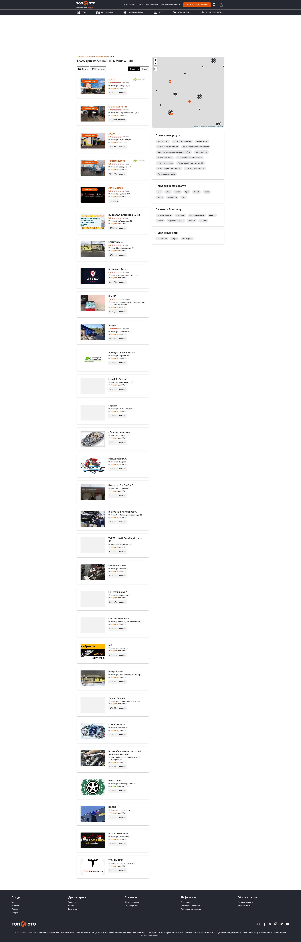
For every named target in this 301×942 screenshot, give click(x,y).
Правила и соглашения (191, 909)
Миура (174, 239)
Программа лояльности (170, 5)
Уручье (160, 221)
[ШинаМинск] (113, 787)
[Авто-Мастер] (113, 195)
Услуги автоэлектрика (166, 174)
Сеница (212, 215)
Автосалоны (184, 12)
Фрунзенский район (175, 221)
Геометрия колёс (101, 57)
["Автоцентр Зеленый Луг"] (113, 359)
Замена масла (201, 141)
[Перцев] (113, 412)
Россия (71, 906)
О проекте (185, 902)
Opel (186, 192)
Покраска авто (201, 152)
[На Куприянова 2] (113, 598)
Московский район (196, 215)
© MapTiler (202, 127)
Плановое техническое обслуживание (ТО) (174, 152)
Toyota (160, 197)
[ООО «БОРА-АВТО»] (113, 625)
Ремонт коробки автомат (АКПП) (190, 163)
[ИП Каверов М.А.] (113, 465)
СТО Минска (89, 57)
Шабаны (203, 221)
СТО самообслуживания (195, 168)
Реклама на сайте (245, 902)
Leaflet (196, 127)
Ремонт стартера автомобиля (169, 168)
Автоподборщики (215, 12)
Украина (72, 902)
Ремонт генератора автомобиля (189, 158)
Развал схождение (165, 158)
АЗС (160, 12)
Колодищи (180, 215)
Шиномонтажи (135, 12)
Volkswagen (172, 197)
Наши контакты (244, 906)
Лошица (192, 221)
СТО (84, 12)
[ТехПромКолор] (113, 168)
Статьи (140, 5)
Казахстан (72, 909)
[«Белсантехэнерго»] (113, 439)
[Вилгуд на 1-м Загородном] (113, 518)
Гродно (15, 913)
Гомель (15, 909)
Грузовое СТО (163, 141)
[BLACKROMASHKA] (113, 840)
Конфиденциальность (190, 906)
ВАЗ (183, 197)
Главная (80, 57)
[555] (113, 651)
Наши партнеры (132, 906)
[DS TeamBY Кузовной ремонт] (113, 222)
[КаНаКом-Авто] (113, 731)
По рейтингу (134, 69)
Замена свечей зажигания (168, 147)
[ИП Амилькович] (113, 572)
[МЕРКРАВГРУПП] (113, 114)
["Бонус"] (113, 332)
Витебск (15, 906)
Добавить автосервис (197, 5)
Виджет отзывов (132, 902)
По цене (144, 69)
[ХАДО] (113, 141)
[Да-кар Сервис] (113, 704)
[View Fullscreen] (155, 69)
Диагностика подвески (182, 141)
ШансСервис (187, 239)
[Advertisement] (150, 32)
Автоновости (129, 5)
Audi (159, 192)
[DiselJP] (113, 304)
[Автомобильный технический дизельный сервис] (113, 759)
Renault (196, 192)
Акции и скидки (151, 5)
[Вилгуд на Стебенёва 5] (113, 492)
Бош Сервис (162, 239)
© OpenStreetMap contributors (214, 127)
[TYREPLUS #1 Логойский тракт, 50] (113, 545)
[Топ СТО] (85, 3)
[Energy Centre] (113, 678)
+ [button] (155, 60)
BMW (168, 192)
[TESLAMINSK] (113, 866)
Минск (90, 7)
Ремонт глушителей (165, 163)
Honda (177, 192)
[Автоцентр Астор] (113, 276)
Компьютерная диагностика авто (196, 147)
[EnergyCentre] (113, 249)
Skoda (206, 192)
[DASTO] (113, 813)
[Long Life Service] (113, 386)
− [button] (155, 63)
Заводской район (164, 215)
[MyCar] (113, 87)
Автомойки (107, 12)
